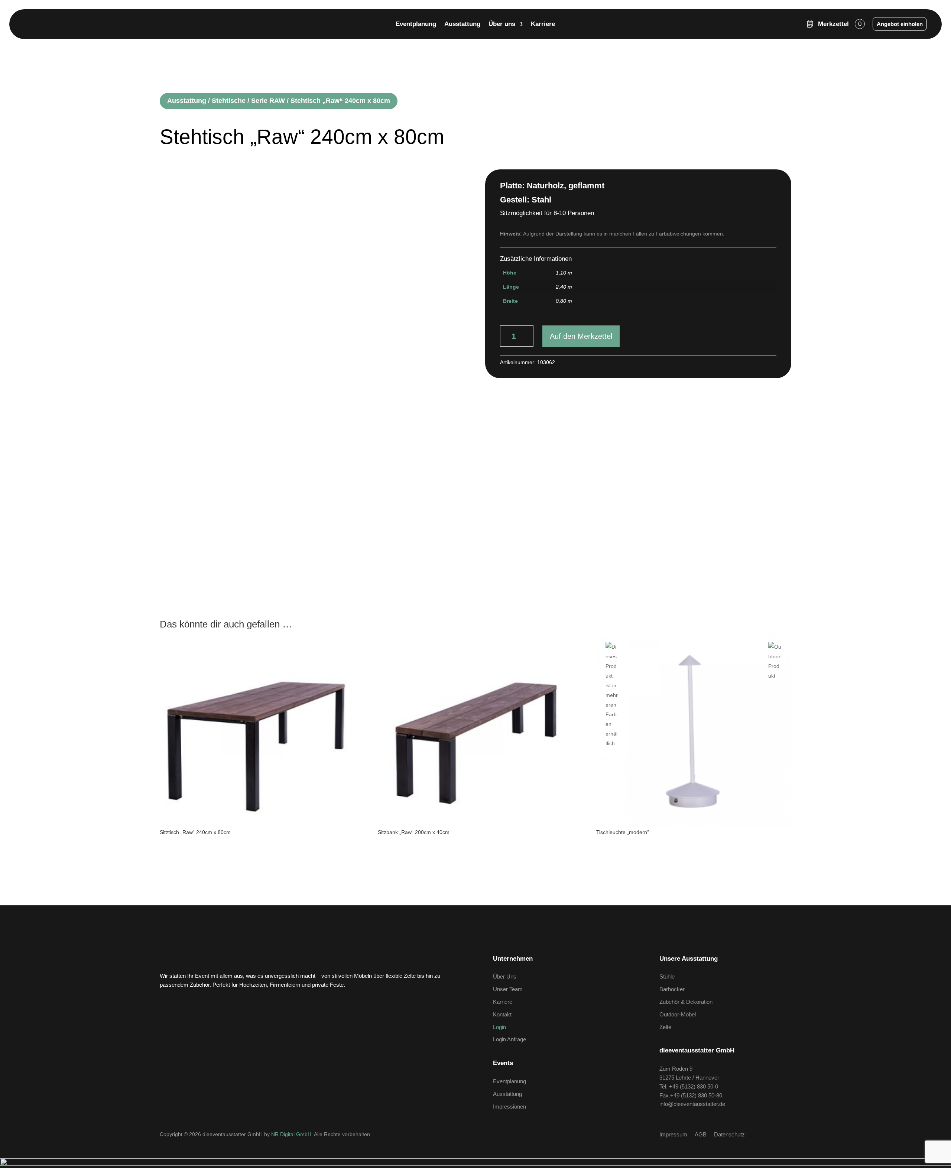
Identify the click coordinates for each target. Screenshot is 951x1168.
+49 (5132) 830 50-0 (693, 1086)
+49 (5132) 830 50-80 (696, 1095)
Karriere (543, 24)
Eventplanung (416, 24)
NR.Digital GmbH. (292, 1134)
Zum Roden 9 (675, 1068)
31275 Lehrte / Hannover (689, 1077)
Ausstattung (462, 24)
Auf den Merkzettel (581, 336)
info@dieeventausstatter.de (692, 1104)
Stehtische (229, 100)
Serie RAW (268, 100)
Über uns (502, 24)
